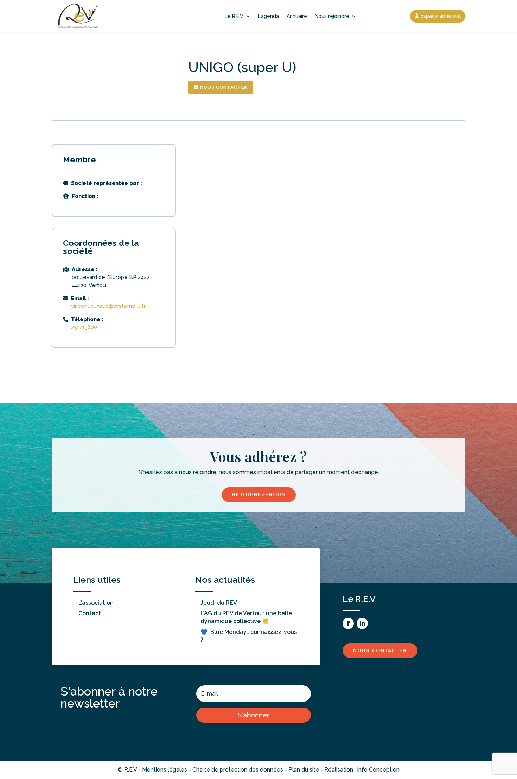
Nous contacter (223, 87)
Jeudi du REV (218, 602)
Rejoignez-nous (259, 494)
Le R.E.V (234, 16)
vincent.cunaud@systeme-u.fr (108, 306)
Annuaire (297, 16)
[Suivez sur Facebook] (348, 623)
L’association (96, 602)
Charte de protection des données (237, 769)
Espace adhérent (441, 16)
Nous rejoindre (332, 16)
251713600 (84, 327)
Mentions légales (164, 769)
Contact (89, 613)
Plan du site (303, 769)
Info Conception (378, 769)
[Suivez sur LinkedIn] (362, 623)
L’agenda (268, 16)
